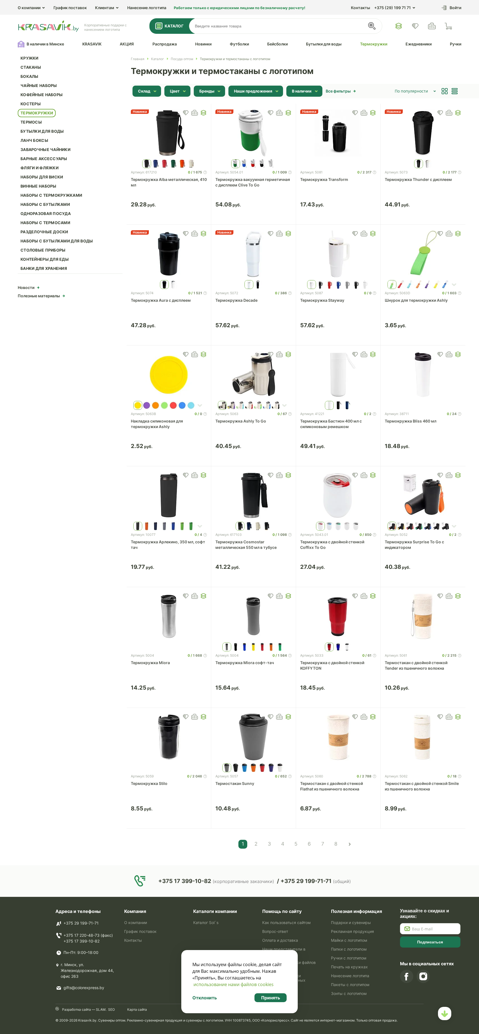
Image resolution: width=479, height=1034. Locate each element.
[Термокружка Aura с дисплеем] (169, 253)
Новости (26, 287)
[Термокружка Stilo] (169, 737)
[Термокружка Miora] (169, 616)
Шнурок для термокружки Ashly (416, 300)
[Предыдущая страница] (349, 844)
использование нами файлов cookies (233, 984)
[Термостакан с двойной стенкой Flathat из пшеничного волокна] (338, 737)
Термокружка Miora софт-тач (244, 662)
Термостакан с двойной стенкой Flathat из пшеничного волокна (331, 786)
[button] (203, 112)
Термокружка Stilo (149, 783)
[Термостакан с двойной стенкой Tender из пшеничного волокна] (423, 616)
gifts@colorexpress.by (83, 987)
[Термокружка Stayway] (338, 253)
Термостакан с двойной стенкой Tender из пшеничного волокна (416, 665)
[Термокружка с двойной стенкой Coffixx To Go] (338, 495)
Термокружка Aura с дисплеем (161, 300)
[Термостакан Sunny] (253, 737)
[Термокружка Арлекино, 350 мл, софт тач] (169, 495)
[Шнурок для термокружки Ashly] (423, 253)
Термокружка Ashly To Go (240, 421)
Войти (455, 7)
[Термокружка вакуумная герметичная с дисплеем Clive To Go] (253, 133)
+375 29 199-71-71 (81, 923)
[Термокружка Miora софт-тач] (253, 616)
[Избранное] (398, 26)
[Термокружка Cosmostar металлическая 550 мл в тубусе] (253, 495)
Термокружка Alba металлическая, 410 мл (169, 182)
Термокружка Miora (150, 662)
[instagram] (423, 976)
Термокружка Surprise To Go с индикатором (414, 544)
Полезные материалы (39, 295)
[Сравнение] (432, 26)
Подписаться (430, 942)
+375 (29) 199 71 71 (392, 7)
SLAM (100, 1009)
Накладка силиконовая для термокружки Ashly (157, 424)
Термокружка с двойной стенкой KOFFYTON (332, 665)
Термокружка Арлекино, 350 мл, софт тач (168, 544)
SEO (111, 1009)
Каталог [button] (174, 26)
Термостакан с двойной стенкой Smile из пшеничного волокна (422, 786)
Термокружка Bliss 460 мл (410, 421)
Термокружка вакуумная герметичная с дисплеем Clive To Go (252, 182)
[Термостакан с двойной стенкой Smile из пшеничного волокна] (423, 737)
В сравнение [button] (194, 112)
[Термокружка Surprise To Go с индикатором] (423, 495)
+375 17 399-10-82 (81, 941)
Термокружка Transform (324, 179)
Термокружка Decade (236, 300)
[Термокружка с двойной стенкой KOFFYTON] (338, 616)
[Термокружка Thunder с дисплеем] (423, 133)
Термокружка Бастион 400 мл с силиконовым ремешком (331, 424)
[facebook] (406, 976)
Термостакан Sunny (234, 783)
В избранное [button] (185, 112)
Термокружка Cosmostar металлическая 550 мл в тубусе (246, 544)
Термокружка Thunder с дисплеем (418, 179)
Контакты (360, 7)
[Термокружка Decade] (253, 253)
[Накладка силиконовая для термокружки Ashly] (169, 374)
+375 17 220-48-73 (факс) (88, 935)
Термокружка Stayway (322, 300)
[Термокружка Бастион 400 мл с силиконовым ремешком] (338, 374)
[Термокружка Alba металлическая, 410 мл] (169, 133)
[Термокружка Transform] (338, 133)
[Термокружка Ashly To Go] (253, 374)
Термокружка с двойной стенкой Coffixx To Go (332, 544)
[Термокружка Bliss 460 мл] (423, 374)
